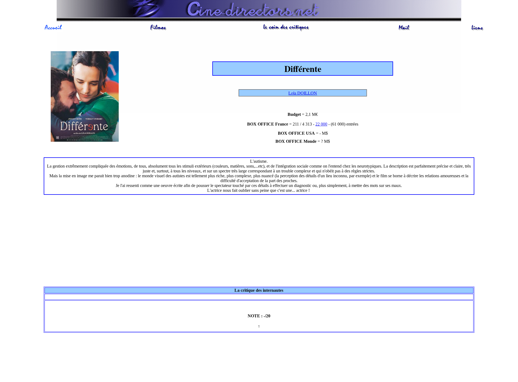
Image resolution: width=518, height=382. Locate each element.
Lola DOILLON (302, 93)
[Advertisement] (258, 239)
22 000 (321, 124)
